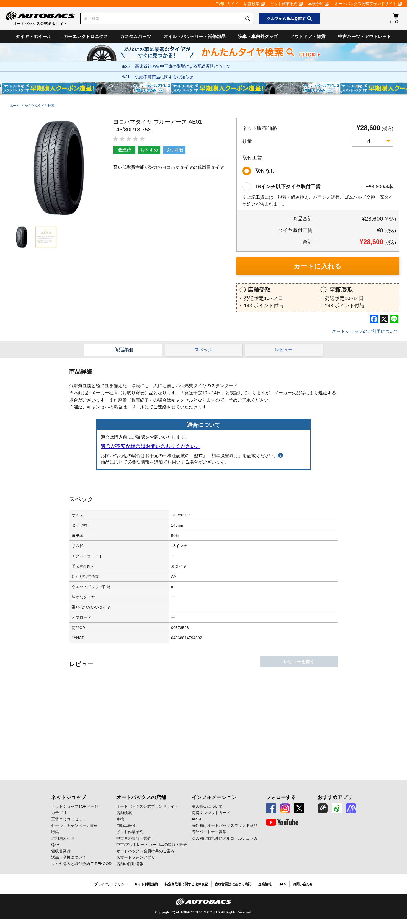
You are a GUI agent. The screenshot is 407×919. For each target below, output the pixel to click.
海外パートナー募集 (209, 832)
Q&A (55, 844)
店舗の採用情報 (129, 863)
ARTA (197, 819)
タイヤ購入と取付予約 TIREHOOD (81, 863)
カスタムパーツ (135, 36)
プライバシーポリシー (111, 884)
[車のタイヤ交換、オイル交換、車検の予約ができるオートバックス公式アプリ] (323, 808)
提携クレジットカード (211, 813)
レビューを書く (299, 661)
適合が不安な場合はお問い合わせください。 (150, 446)
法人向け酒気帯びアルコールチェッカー (226, 838)
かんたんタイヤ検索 (40, 106)
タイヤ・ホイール (33, 36)
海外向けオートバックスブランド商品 (224, 825)
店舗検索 (251, 3)
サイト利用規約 (146, 884)
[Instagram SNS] (285, 808)
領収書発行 (61, 851)
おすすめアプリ (335, 797)
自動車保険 (126, 825)
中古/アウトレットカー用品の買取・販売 (151, 844)
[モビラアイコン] (351, 808)
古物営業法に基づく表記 (233, 884)
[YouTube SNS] (282, 822)
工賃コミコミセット (68, 819)
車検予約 (316, 3)
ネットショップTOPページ (74, 806)
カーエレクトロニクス (86, 36)
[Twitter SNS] (299, 808)
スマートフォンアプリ (135, 857)
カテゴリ (59, 813)
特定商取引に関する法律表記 (186, 884)
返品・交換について (68, 857)
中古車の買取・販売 (133, 838)
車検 (120, 819)
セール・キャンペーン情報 (74, 825)
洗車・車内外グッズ (258, 36)
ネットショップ (68, 797)
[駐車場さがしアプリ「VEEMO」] (337, 808)
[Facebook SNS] (271, 808)
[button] (20, 237)
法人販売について (207, 806)
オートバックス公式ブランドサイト (365, 3)
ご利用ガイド (226, 3)
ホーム (15, 106)
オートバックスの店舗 (141, 797)
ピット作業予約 (283, 3)
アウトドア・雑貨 (308, 36)
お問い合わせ (303, 884)
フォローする (281, 797)
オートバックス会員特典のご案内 (145, 851)
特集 (55, 832)
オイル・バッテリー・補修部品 (195, 36)
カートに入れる (318, 266)
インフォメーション (214, 797)
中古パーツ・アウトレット (364, 36)
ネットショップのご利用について (365, 331)
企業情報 (265, 884)
